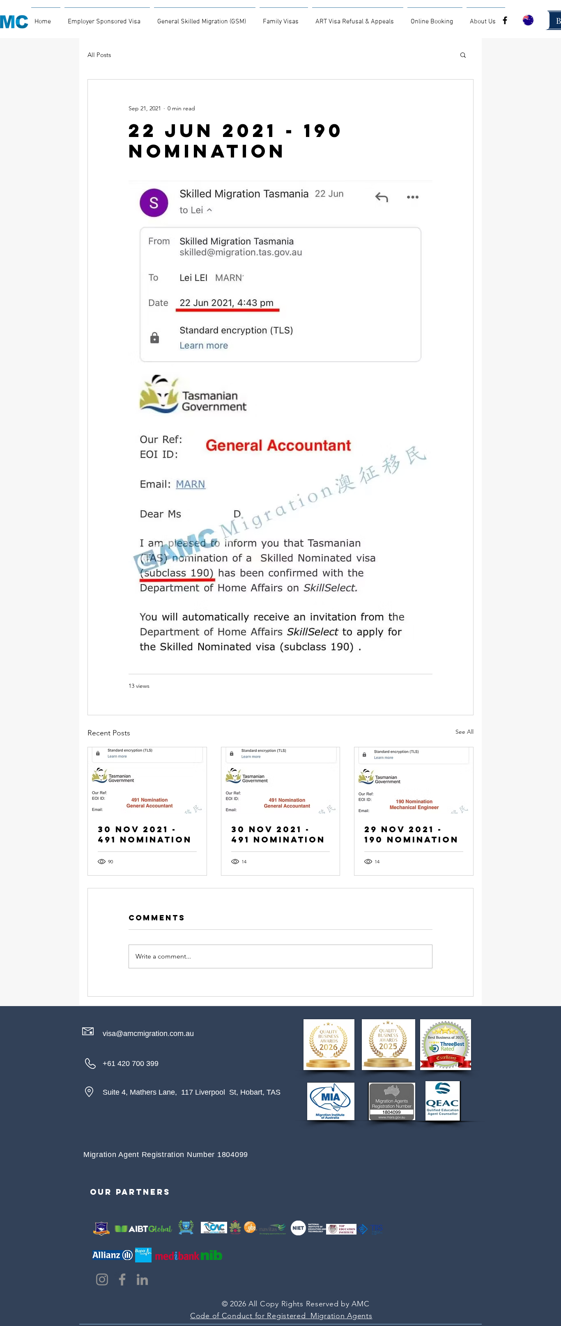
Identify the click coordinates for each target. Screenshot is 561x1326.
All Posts (99, 55)
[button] (463, 54)
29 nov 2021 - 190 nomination (411, 834)
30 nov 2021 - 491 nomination (145, 834)
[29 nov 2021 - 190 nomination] (413, 780)
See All (464, 731)
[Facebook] (122, 1279)
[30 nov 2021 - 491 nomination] (147, 780)
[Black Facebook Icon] (505, 20)
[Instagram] (102, 1279)
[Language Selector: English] (533, 20)
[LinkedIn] (142, 1279)
